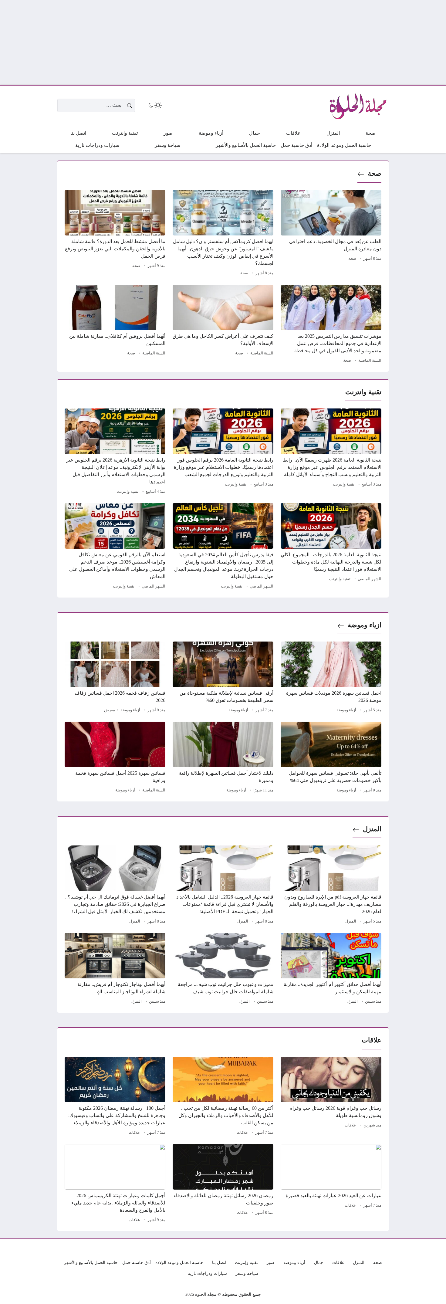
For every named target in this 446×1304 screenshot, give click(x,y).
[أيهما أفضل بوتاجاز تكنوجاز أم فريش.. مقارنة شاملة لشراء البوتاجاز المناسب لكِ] (115, 969)
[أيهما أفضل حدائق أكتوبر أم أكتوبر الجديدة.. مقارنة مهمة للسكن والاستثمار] (331, 969)
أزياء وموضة (346, 710)
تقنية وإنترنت (343, 484)
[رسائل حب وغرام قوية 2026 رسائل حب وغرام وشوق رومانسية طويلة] (331, 1097)
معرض (109, 710)
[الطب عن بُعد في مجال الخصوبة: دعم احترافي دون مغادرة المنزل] (331, 233)
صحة (374, 173)
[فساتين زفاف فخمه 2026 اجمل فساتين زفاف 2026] (115, 678)
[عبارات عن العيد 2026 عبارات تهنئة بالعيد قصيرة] (331, 1184)
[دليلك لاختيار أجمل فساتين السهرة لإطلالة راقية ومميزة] (223, 758)
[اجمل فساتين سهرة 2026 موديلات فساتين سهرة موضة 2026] (331, 678)
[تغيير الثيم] (154, 105)
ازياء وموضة (364, 625)
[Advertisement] (264, 42)
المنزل (372, 829)
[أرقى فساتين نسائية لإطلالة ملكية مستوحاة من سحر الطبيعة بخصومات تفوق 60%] (223, 678)
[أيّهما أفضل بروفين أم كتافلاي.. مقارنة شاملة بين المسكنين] (115, 325)
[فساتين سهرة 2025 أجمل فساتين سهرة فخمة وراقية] (115, 758)
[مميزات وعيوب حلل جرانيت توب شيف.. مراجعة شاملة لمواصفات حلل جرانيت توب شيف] (223, 969)
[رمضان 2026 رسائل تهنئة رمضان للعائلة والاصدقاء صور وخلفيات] (223, 1184)
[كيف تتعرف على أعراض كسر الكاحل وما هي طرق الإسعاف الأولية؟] (223, 325)
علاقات (350, 1125)
